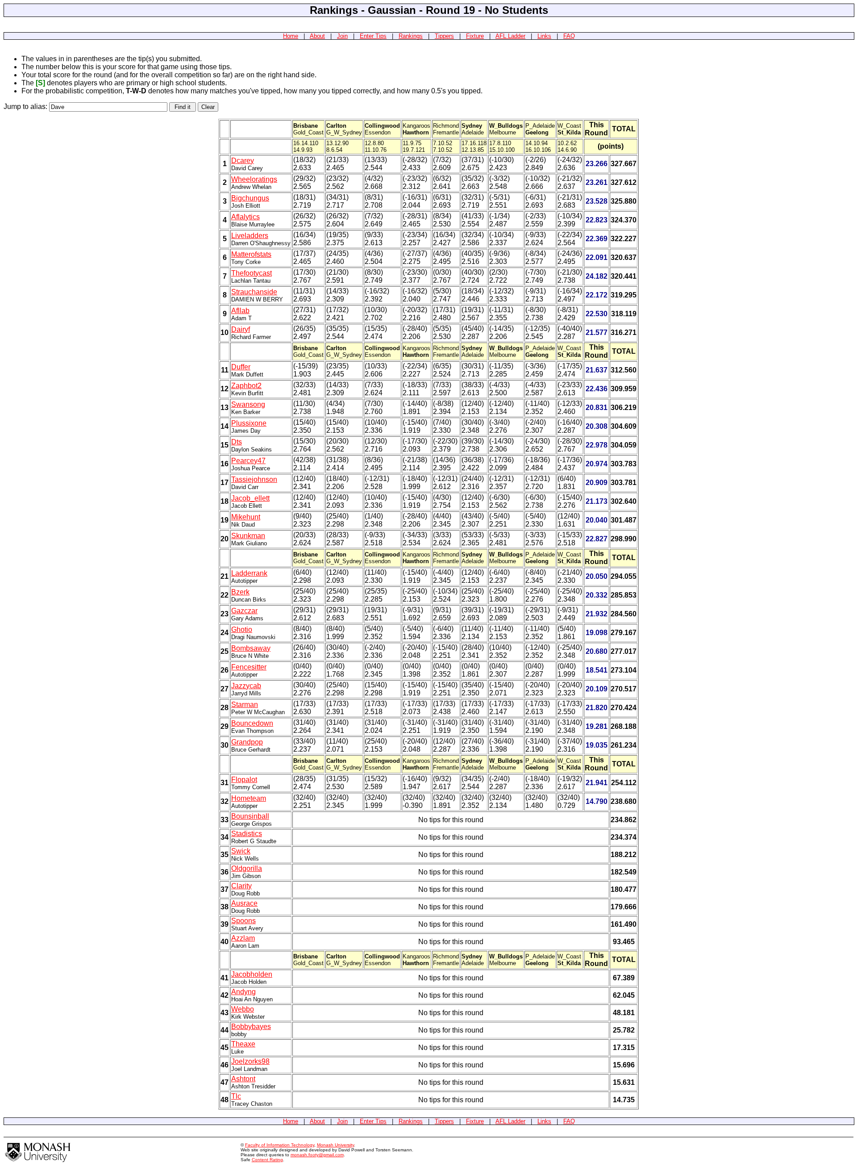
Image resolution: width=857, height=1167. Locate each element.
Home (290, 36)
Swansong (248, 404)
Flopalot (244, 779)
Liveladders (249, 235)
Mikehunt (245, 517)
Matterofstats (251, 254)
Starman (244, 704)
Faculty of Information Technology (279, 1144)
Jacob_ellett (250, 498)
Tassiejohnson (254, 479)
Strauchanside (254, 292)
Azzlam (243, 938)
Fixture (475, 36)
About (317, 36)
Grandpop (247, 742)
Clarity (241, 886)
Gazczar (244, 611)
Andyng (243, 992)
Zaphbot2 (246, 385)
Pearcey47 (248, 460)
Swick (240, 851)
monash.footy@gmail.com (317, 1154)
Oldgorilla (246, 868)
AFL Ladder (510, 36)
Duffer (240, 367)
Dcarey (242, 160)
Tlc (236, 1096)
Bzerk (240, 592)
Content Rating (267, 1159)
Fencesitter (248, 667)
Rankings (411, 36)
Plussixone (248, 423)
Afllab (240, 310)
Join (342, 36)
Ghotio (241, 629)
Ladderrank (249, 573)
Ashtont (243, 1079)
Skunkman (248, 536)
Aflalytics (245, 217)
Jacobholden (251, 974)
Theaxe (243, 1044)
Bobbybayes (251, 1026)
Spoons (243, 920)
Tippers (444, 36)
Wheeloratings (254, 179)
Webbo (242, 1009)
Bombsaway (250, 648)
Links (544, 36)
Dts (236, 442)
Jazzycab (246, 686)
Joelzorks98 (250, 1061)
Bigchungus (250, 198)
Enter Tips (373, 36)
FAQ (569, 36)
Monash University (335, 1144)
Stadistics (246, 833)
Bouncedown (252, 723)
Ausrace (244, 903)
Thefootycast (251, 273)
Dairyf (240, 329)
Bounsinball (250, 816)
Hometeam (248, 798)
